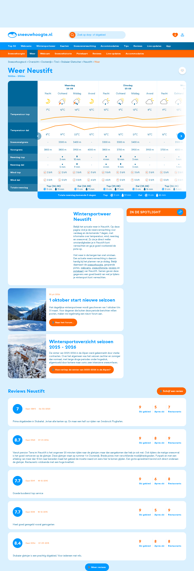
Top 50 (12, 46)
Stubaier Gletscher (71, 61)
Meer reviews (98, 567)
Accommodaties (110, 46)
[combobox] (101, 35)
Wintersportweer (45, 46)
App (168, 46)
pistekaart (78, 271)
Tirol (56, 61)
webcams (86, 267)
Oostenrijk (46, 61)
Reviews (138, 46)
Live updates (154, 46)
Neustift (87, 61)
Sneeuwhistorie (63, 53)
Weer (32, 53)
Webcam (45, 53)
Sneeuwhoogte (16, 53)
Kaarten (64, 46)
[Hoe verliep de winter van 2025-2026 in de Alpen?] (27, 356)
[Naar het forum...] (27, 309)
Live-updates (113, 53)
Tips (126, 46)
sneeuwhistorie (99, 267)
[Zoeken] (101, 35)
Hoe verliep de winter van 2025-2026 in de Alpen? (83, 369)
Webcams (26, 46)
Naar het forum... (64, 322)
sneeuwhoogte (95, 264)
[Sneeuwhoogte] (36, 35)
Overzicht (33, 61)
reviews (113, 267)
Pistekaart (82, 53)
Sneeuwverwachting (85, 46)
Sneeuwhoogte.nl (17, 61)
